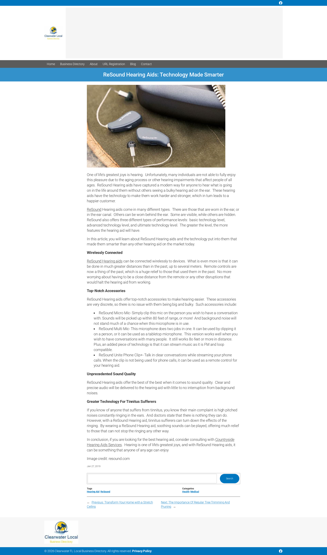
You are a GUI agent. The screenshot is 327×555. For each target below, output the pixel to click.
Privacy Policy (142, 551)
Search (229, 478)
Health (185, 491)
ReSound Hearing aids (104, 261)
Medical (194, 491)
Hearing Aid (93, 491)
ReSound (94, 209)
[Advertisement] (168, 34)
